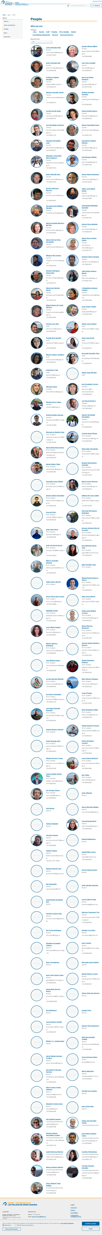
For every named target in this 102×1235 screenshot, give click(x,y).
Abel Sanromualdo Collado (88, 1038)
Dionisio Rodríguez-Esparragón (53, 272)
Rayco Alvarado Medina (90, 807)
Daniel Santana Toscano (90, 726)
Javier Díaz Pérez (52, 529)
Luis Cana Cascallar (88, 63)
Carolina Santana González (88, 1167)
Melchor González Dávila (55, 92)
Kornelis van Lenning (89, 1091)
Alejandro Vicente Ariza (54, 1104)
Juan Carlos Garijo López (55, 975)
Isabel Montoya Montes (54, 1152)
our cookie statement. (67, 1223)
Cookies (73, 1210)
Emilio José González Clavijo (89, 1122)
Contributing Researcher (41, 35)
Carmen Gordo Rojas (53, 111)
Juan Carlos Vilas (88, 1106)
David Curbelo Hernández (55, 496)
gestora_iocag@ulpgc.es (39, 1216)
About (9, 14)
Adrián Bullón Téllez (53, 464)
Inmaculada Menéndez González (90, 207)
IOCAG (4, 14)
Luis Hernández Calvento (55, 125)
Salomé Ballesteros (89, 839)
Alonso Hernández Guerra (91, 125)
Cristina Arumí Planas (89, 433)
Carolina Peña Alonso (89, 1152)
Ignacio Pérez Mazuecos (90, 1026)
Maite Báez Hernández (90, 449)
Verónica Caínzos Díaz (54, 914)
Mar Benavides (51, 884)
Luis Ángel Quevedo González (53, 709)
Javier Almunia (87, 793)
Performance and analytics (25, 1225)
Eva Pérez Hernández (53, 694)
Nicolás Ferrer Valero (53, 402)
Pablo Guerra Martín (53, 582)
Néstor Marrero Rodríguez (52, 645)
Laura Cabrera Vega (89, 899)
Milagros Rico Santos (53, 255)
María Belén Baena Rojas (55, 448)
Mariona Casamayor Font (91, 912)
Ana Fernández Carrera (90, 384)
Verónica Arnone (52, 835)
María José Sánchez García (53, 289)
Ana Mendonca (51, 1010)
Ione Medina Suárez (53, 660)
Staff (48, 32)
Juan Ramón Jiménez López (89, 1135)
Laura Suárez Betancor (90, 758)
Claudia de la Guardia (53, 338)
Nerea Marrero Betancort (87, 627)
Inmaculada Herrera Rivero (53, 990)
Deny (90, 1229)
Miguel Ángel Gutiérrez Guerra (90, 579)
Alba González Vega (89, 565)
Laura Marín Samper (53, 627)
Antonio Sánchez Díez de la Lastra (90, 529)
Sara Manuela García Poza (89, 547)
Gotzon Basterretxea (89, 870)
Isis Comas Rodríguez (53, 930)
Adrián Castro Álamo (89, 324)
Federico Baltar (51, 851)
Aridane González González (88, 93)
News (5, 33)
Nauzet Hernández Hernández (88, 416)
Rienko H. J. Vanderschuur (55, 1041)
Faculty (41, 32)
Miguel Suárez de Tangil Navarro (54, 306)
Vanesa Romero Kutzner (54, 729)
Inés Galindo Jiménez (53, 1119)
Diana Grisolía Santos (89, 111)
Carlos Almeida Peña (53, 48)
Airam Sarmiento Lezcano (88, 742)
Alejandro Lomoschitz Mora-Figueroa (54, 157)
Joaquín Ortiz (86, 1010)
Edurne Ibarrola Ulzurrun (90, 993)
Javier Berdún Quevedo (90, 885)
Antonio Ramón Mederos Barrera (91, 644)
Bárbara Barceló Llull (53, 869)
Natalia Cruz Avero (88, 930)
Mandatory (8, 1225)
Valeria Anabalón (52, 824)
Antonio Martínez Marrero (52, 189)
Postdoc (54, 32)
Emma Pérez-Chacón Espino (89, 239)
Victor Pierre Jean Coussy (55, 596)
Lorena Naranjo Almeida (55, 679)
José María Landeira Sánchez (89, 142)
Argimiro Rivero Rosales (90, 257)
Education (7, 37)
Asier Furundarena (52, 962)
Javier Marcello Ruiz (53, 174)
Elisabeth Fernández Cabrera (53, 944)
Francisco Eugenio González (52, 78)
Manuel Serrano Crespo (54, 758)
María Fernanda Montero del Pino (55, 224)
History (6, 21)
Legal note (74, 1207)
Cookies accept (90, 1224)
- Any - (35, 32)
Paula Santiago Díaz (53, 741)
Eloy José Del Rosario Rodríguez (89, 512)
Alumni (73, 32)
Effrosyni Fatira (51, 387)
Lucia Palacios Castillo (54, 1022)
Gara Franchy (86, 943)
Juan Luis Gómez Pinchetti (87, 78)
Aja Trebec (85, 775)
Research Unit (35, 39)
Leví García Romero (89, 401)
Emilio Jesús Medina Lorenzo (89, 612)
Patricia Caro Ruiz (52, 324)
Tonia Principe (87, 693)
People (6, 29)
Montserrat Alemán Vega (55, 432)
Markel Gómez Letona (90, 974)
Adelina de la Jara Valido (90, 496)
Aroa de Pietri (51, 512)
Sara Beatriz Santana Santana (53, 1071)
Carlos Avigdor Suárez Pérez (54, 775)
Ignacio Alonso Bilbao (89, 46)
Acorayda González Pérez (91, 353)
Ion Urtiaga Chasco (53, 790)
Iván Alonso (50, 808)
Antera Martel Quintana (90, 174)
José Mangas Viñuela (89, 157)
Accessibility (74, 1213)
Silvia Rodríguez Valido (90, 710)
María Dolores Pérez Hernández (53, 241)
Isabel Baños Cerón (89, 852)
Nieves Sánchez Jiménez (54, 1167)
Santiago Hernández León (53, 142)
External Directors (66, 35)
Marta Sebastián (88, 1071)
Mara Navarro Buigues (90, 679)
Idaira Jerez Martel (88, 596)
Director (55, 35)
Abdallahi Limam (52, 611)
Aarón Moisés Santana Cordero (54, 1057)
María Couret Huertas (90, 481)
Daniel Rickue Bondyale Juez (54, 901)
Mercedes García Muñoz (90, 962)
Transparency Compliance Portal (76, 1216)
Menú (68, 6)
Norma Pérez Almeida (89, 224)
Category (34, 30)
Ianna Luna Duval (88, 338)
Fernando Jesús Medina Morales (54, 207)
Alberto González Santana (52, 562)
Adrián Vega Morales (89, 373)
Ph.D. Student (64, 32)
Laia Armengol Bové (89, 821)
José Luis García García (54, 545)
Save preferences (11, 1229)
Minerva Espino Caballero (55, 355)
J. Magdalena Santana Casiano (89, 289)
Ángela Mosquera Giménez (88, 661)
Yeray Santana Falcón (89, 1057)
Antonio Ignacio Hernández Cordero (53, 1134)
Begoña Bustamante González (89, 464)
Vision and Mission (9, 25)
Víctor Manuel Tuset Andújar (53, 1184)
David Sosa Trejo (52, 370)
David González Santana (54, 415)
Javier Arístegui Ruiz (53, 63)
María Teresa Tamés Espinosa (53, 1088)
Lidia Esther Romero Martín (89, 272)
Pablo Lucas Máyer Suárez (88, 190)
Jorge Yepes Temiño (89, 307)
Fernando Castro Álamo (54, 481)
